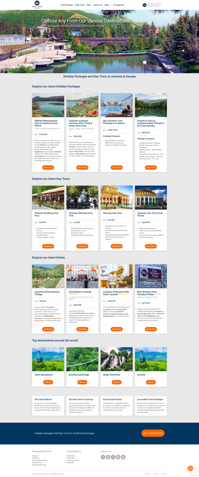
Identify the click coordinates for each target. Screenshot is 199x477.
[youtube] (108, 457)
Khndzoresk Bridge (79, 374)
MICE (89, 5)
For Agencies (119, 5)
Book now (48, 167)
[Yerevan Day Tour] (117, 198)
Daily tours (80, 5)
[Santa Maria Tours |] (37, 5)
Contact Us (97, 5)
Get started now (153, 433)
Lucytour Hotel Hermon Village (47, 293)
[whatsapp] (113, 457)
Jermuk (115, 309)
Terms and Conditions (39, 460)
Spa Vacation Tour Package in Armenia (114, 122)
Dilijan (139, 309)
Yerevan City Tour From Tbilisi (150, 214)
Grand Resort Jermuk (80, 292)
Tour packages (66, 5)
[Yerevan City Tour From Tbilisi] (151, 198)
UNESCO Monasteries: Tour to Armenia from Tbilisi (46, 123)
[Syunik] (151, 359)
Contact (147, 474)
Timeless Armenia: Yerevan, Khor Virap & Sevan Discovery (80, 123)
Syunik (141, 374)
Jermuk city (75, 315)
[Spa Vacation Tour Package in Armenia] (117, 105)
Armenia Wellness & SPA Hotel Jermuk (116, 293)
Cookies (156, 474)
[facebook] (103, 457)
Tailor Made (70, 456)
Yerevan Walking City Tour (46, 214)
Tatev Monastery (43, 374)
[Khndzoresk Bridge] (82, 359)
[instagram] (118, 457)
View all (48, 382)
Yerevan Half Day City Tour (81, 214)
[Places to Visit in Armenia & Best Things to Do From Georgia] (151, 105)
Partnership (70, 458)
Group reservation (72, 460)
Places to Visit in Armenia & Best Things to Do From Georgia (150, 123)
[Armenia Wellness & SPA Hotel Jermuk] (117, 276)
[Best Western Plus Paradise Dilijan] (151, 276)
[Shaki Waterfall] (117, 359)
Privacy (164, 474)
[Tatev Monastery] (48, 359)
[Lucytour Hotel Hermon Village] (48, 276)
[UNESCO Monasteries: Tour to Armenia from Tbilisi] (48, 105)
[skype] (123, 457)
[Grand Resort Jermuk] (82, 276)
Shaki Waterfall (111, 374)
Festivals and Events (39, 465)
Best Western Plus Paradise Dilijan (149, 293)
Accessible (70, 462)
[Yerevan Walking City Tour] (48, 198)
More (107, 5)
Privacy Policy (37, 462)
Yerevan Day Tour (112, 213)
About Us (35, 456)
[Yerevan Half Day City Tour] (82, 198)
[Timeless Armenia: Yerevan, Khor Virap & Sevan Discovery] (82, 105)
